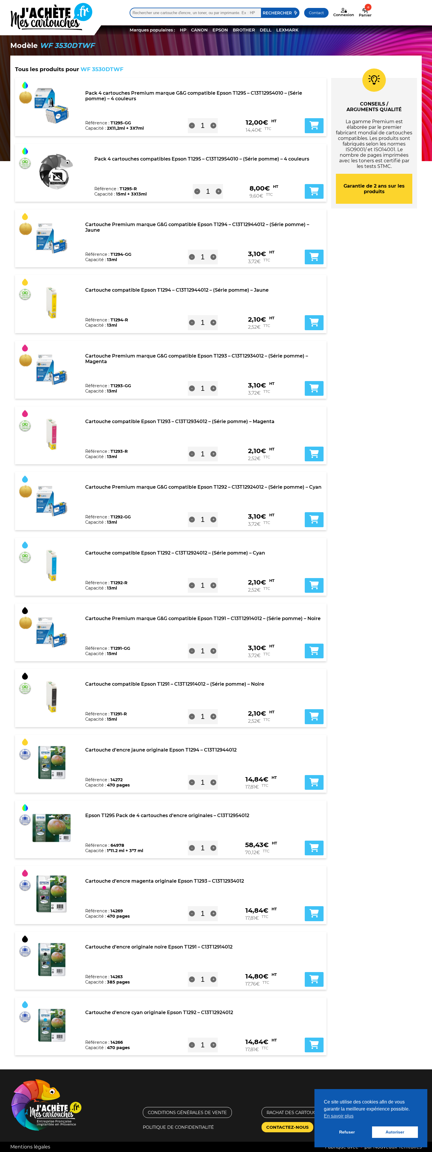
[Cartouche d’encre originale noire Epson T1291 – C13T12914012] (51, 960)
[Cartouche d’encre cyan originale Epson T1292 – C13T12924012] (51, 1025)
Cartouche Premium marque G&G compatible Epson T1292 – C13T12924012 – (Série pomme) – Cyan (203, 487)
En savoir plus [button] (339, 1115)
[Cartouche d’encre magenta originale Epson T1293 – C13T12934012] (51, 894)
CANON (199, 30)
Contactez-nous (287, 1127)
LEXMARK (287, 30)
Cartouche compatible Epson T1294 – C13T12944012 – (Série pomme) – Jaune (177, 290)
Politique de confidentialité (178, 1127)
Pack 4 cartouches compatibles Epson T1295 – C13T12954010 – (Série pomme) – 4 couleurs (201, 159)
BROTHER (244, 30)
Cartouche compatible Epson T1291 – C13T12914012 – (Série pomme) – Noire (174, 684)
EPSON (220, 30)
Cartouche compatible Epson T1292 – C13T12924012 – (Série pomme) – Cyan (175, 553)
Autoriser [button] (395, 1132)
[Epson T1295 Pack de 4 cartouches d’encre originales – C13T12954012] (51, 828)
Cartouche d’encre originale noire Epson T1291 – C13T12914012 (158, 947)
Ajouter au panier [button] (314, 125)
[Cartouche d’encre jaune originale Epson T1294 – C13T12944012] (51, 763)
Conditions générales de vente (187, 1112)
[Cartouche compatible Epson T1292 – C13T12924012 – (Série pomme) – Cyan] (51, 566)
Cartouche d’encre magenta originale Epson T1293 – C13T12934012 (164, 881)
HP (183, 30)
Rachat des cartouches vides (303, 1112)
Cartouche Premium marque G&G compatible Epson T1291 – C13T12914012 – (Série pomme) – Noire (203, 618)
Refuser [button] (347, 1132)
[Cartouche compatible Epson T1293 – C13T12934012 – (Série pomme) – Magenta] (51, 434)
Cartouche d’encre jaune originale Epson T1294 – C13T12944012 (161, 750)
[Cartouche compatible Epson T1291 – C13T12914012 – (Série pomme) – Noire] (51, 697)
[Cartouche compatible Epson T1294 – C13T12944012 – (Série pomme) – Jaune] (51, 303)
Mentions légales (30, 1147)
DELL (266, 30)
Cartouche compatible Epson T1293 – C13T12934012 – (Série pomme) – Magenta (179, 421)
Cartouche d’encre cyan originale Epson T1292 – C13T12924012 (159, 1012)
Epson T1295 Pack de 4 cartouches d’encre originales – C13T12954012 (167, 815)
